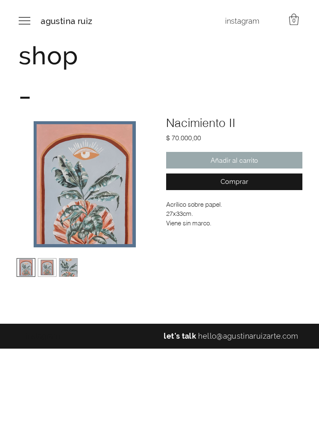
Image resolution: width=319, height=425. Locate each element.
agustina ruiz (66, 21)
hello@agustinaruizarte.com (248, 336)
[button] (294, 19)
